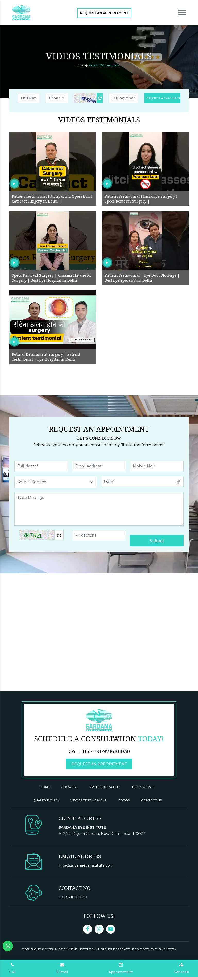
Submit (157, 541)
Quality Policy (46, 800)
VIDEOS (124, 800)
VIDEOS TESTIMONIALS (88, 800)
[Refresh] (100, 98)
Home (79, 65)
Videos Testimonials (104, 65)
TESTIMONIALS (142, 787)
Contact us (151, 800)
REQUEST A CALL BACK (163, 98)
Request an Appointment (104, 13)
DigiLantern (166, 949)
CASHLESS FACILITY (105, 787)
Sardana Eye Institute (74, 949)
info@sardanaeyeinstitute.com (86, 865)
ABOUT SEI (69, 787)
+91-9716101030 (112, 751)
